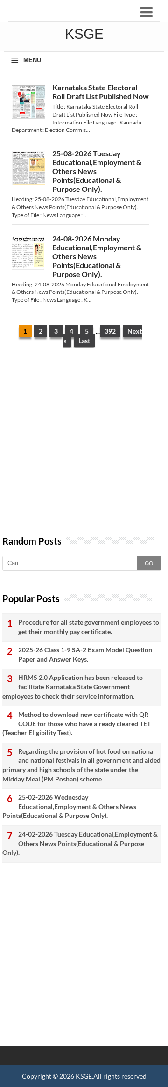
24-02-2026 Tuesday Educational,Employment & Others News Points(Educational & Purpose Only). (80, 843)
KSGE (84, 1076)
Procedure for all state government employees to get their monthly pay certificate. (88, 626)
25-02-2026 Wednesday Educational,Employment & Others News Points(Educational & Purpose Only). (69, 806)
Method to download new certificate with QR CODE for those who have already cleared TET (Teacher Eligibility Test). (76, 723)
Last (84, 340)
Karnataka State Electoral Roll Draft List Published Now (100, 92)
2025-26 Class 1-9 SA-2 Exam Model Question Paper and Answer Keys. (85, 654)
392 (110, 331)
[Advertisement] (84, 446)
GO (149, 563)
